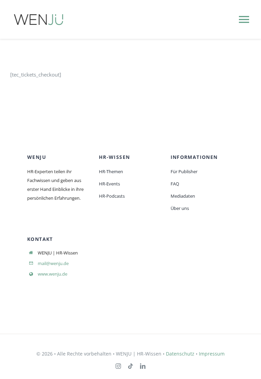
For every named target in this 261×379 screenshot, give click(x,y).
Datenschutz (180, 353)
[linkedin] (142, 366)
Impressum (212, 353)
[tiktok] (130, 366)
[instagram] (118, 366)
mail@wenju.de (53, 263)
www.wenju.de (52, 274)
